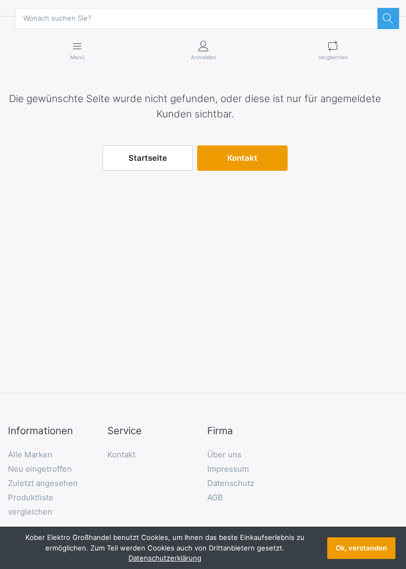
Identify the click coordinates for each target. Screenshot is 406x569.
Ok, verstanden (361, 548)
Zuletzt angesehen (43, 483)
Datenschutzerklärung (164, 558)
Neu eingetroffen (40, 469)
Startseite (147, 158)
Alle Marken (30, 454)
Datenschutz (230, 483)
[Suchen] (388, 18)
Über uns (224, 454)
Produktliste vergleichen (30, 504)
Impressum (228, 469)
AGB (215, 497)
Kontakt (242, 158)
